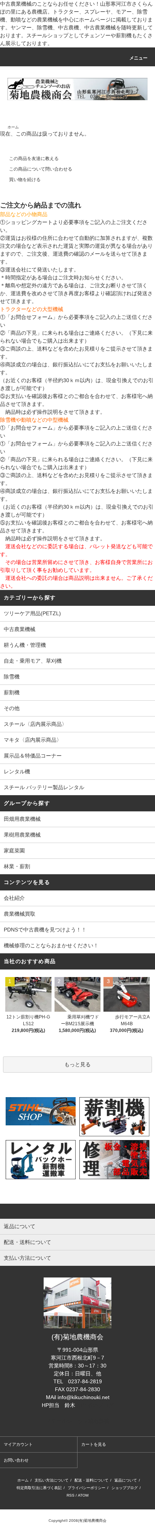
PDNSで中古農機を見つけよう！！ (45, 930)
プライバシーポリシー (86, 1488)
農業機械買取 (19, 914)
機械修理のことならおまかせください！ (51, 945)
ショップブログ (124, 1488)
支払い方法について (51, 1480)
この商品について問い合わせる (40, 169)
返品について (125, 1480)
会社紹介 (14, 898)
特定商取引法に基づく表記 (39, 1488)
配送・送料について (91, 1480)
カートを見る (93, 1444)
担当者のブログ (95, 1405)
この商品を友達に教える (34, 158)
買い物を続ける (25, 179)
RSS (70, 1495)
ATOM (83, 1495)
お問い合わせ (16, 1460)
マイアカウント (18, 1444)
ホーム (13, 127)
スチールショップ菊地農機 (77, 1421)
